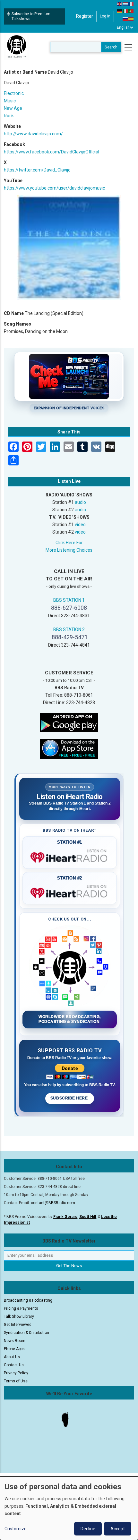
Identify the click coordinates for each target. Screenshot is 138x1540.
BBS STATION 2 (69, 629)
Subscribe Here (69, 1098)
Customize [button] (15, 1528)
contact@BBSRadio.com (53, 1203)
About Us (12, 1357)
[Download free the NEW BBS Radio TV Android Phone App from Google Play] (69, 721)
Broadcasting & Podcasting (28, 1300)
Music (10, 100)
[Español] (131, 18)
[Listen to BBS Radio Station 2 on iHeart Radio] (70, 891)
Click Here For (69, 542)
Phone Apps (14, 1349)
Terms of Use (16, 1381)
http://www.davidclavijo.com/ (33, 133)
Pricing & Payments (21, 1308)
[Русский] (125, 18)
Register (84, 16)
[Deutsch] (120, 11)
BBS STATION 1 (69, 600)
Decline (88, 1528)
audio (80, 502)
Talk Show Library (19, 1316)
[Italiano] (125, 11)
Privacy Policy (16, 1373)
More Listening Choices (69, 550)
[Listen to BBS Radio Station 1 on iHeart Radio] (70, 856)
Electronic (14, 93)
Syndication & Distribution (26, 1332)
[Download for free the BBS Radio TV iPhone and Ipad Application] (69, 748)
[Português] (131, 11)
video (80, 524)
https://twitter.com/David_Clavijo (37, 169)
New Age (13, 108)
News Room (14, 1340)
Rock (9, 115)
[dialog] (69, 1508)
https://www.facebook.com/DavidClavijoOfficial (51, 151)
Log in (105, 16)
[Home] (17, 46)
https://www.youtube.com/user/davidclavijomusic (54, 188)
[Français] (131, 3)
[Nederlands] (125, 3)
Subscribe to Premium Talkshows (31, 16)
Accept (117, 1528)
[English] (120, 3)
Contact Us (14, 1365)
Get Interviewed (17, 1324)
